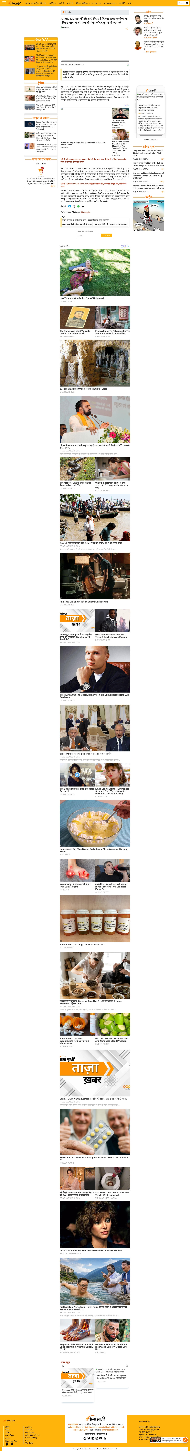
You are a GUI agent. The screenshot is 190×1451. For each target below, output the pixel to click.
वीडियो (7, 1433)
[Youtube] (101, 1438)
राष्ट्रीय (27, 3)
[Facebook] (126, 35)
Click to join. (85, 212)
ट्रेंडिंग (41, 83)
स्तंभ (148, 12)
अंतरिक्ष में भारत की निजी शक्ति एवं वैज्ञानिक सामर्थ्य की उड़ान (154, 18)
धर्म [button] (129, 3)
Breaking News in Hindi (99, 1427)
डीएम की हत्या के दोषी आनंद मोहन (74, 220)
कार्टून (7, 1438)
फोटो (7, 1430)
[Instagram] (97, 1438)
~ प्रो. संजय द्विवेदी (150, 38)
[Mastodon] (106, 1438)
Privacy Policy (31, 1438)
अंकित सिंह (64, 65)
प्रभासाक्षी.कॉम (73, 1424)
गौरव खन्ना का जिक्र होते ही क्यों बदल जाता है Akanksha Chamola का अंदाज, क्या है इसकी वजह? (148, 175)
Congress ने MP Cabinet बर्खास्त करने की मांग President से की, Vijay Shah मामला (77, 1391)
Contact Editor (145, 1440)
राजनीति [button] (122, 3)
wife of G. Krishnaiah (118, 224)
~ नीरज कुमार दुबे (150, 52)
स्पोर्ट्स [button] (51, 3)
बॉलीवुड (162, 181)
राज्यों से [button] (61, 3)
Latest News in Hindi (79, 1427)
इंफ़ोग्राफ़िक (9, 1435)
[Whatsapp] (78, 207)
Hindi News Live (80, 1430)
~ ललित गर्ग (148, 23)
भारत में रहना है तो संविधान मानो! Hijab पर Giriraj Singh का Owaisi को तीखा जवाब (111, 1376)
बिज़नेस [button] (43, 3)
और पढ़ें (52, 186)
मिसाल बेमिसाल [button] (82, 3)
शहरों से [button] (70, 3)
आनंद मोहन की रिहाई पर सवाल (98, 220)
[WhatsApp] (126, 45)
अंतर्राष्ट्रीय (35, 3)
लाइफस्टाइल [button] (96, 3)
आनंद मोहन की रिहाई (100, 224)
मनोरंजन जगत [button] (109, 3)
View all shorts (150, 140)
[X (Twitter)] (126, 40)
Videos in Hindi (117, 1427)
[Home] (63, 12)
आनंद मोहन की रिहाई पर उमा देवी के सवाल (77, 224)
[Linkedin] (93, 1438)
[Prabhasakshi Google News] (128, 65)
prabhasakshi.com (110, 1430)
